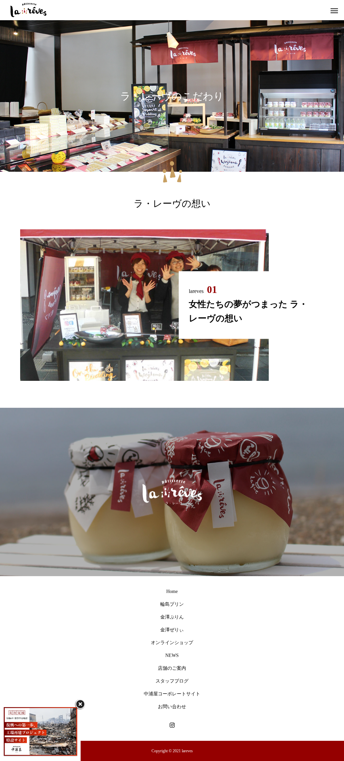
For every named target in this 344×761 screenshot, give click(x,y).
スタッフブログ (172, 681)
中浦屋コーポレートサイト (172, 693)
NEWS (172, 655)
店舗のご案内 (172, 668)
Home (172, 591)
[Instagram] (172, 725)
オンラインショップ (172, 642)
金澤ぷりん (172, 617)
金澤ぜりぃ (172, 629)
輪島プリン (172, 604)
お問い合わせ (172, 706)
